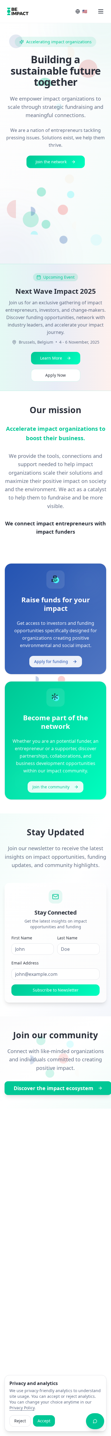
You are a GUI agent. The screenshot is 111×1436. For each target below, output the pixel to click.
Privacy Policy (21, 1407)
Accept (44, 1420)
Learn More (51, 358)
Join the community (50, 787)
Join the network (51, 161)
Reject (20, 1420)
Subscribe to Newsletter (56, 990)
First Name (21, 938)
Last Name (67, 938)
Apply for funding (51, 661)
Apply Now (55, 375)
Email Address (25, 963)
